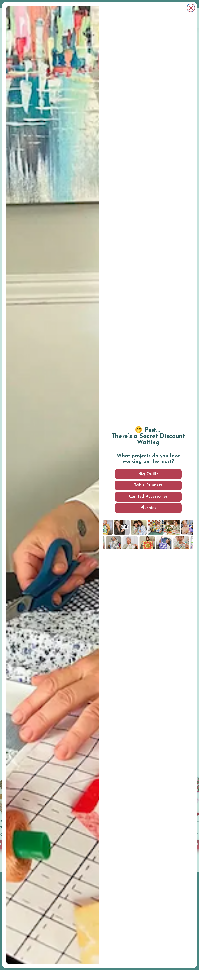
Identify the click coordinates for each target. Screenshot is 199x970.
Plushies (148, 508)
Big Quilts (148, 474)
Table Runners (148, 485)
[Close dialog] (191, 8)
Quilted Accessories (148, 496)
